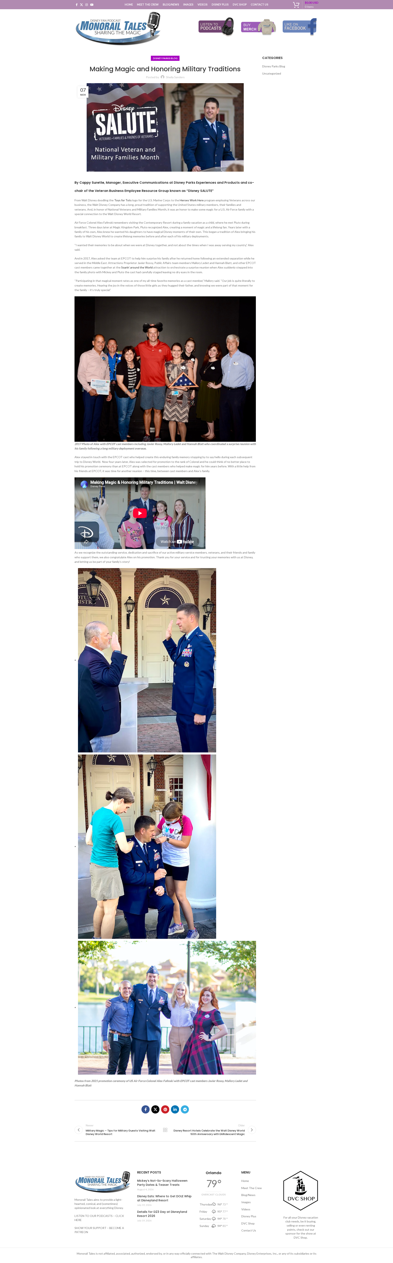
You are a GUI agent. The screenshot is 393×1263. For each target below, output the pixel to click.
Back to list (165, 1130)
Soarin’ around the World (137, 267)
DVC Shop (248, 1223)
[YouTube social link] (92, 4)
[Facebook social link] (77, 4)
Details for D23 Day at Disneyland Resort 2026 (162, 1214)
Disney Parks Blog (165, 58)
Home (245, 1181)
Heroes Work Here (192, 200)
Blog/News (248, 1195)
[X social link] (81, 4)
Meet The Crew (251, 1188)
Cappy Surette (91, 182)
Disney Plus (248, 1216)
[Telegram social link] (185, 1109)
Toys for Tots (123, 200)
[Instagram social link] (86, 4)
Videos (245, 1209)
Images (246, 1202)
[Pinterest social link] (165, 1109)
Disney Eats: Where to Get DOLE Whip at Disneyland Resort (164, 1198)
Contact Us (248, 1230)
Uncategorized (271, 73)
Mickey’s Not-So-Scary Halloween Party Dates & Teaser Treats (162, 1183)
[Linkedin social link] (175, 1109)
